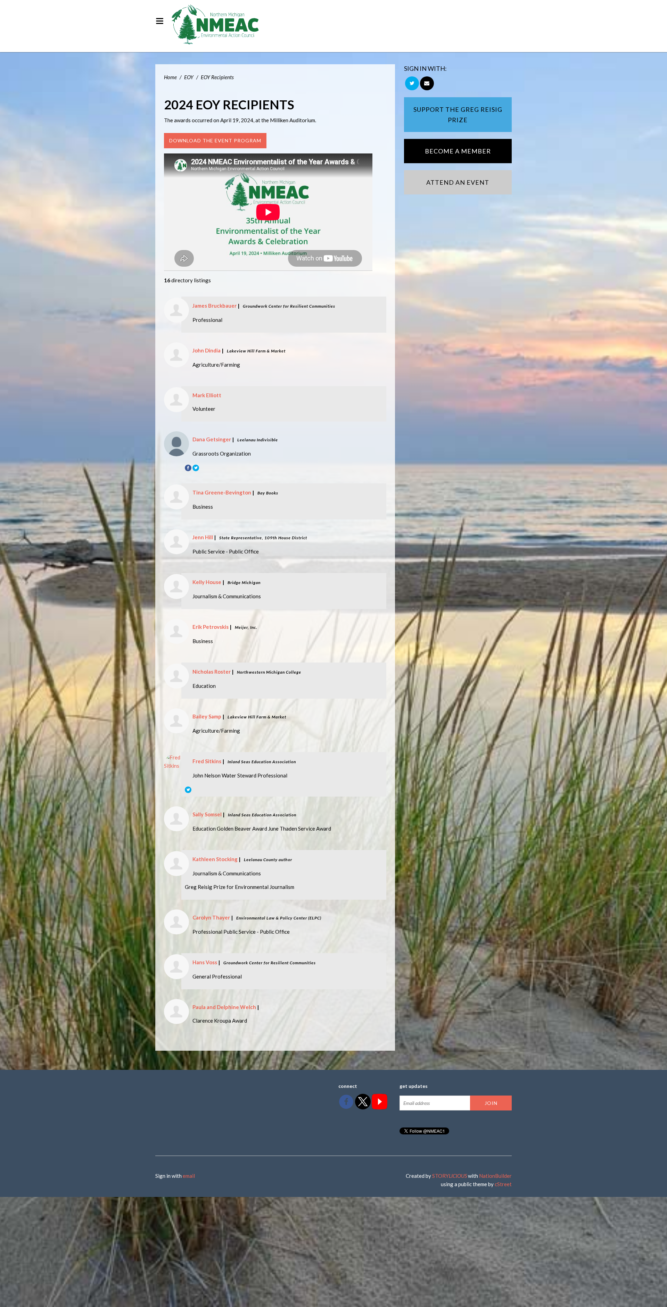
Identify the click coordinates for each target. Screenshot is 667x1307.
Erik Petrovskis (210, 627)
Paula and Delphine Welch (224, 1007)
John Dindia (206, 350)
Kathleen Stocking (215, 859)
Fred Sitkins (206, 761)
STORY (449, 1176)
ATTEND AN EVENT (457, 182)
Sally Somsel (207, 814)
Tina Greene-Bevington (221, 492)
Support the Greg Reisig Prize (457, 115)
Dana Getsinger (211, 439)
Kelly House (206, 582)
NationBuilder (495, 1176)
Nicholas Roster (211, 671)
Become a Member (458, 151)
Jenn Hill (202, 537)
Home (170, 77)
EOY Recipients (217, 77)
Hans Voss (204, 962)
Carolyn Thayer (211, 917)
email (189, 1176)
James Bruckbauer (214, 305)
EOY (188, 77)
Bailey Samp (206, 716)
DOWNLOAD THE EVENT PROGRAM (215, 140)
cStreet (503, 1184)
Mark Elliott (206, 395)
